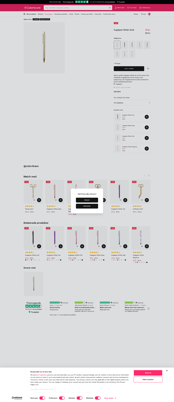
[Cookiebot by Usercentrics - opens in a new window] (17, 398)
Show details (108, 398)
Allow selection (148, 379)
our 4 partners (41, 375)
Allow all (148, 373)
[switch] (62, 398)
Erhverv (87, 206)
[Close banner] (167, 370)
